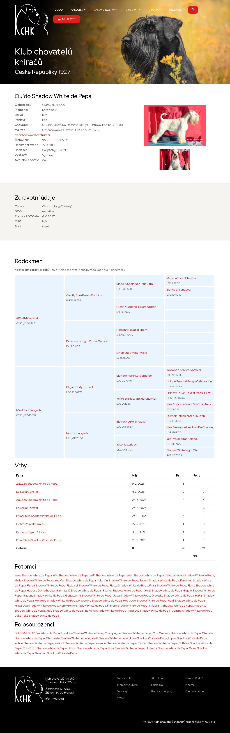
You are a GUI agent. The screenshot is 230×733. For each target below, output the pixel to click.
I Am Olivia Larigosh (28, 410)
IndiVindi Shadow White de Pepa (106, 610)
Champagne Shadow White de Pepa (128, 633)
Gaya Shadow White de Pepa (131, 595)
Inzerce (190, 685)
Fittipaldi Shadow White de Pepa (87, 585)
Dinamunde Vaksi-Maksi (131, 353)
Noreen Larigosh (77, 433)
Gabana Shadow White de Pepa (43, 595)
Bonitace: (21, 150)
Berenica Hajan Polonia (30, 532)
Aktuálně (157, 678)
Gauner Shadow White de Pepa (122, 590)
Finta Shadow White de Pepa (167, 585)
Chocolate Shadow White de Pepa (68, 638)
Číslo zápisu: (23, 105)
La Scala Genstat (27, 492)
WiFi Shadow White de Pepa (108, 575)
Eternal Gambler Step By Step (186, 416)
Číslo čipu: (22, 140)
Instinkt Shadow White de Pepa (75, 643)
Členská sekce (194, 691)
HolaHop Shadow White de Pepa (56, 600)
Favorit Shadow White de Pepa (159, 580)
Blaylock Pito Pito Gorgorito (134, 376)
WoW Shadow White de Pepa (33, 575)
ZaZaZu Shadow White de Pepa (37, 483)
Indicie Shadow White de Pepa (34, 643)
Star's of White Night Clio (182, 450)
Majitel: (20, 130)
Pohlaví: (20, 120)
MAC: (18, 221)
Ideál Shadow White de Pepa (110, 638)
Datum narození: (26, 145)
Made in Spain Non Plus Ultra (134, 284)
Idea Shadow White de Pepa (65, 610)
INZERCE (175, 9)
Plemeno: (21, 110)
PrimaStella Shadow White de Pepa (38, 516)
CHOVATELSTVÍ (104, 9)
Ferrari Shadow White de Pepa (46, 585)
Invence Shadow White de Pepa (116, 643)
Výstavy (122, 691)
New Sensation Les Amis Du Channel (190, 427)
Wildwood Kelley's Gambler (184, 370)
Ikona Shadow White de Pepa (148, 638)
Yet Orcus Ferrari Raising (182, 439)
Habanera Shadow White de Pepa (100, 600)
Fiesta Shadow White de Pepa (129, 585)
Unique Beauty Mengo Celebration (189, 381)
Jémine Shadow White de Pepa (192, 610)
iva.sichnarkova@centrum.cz (32, 135)
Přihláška (157, 685)
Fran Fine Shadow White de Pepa (82, 633)
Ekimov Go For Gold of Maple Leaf (188, 393)
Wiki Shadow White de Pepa (71, 575)
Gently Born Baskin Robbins (84, 295)
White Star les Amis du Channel (136, 398)
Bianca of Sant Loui (179, 289)
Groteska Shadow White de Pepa (172, 595)
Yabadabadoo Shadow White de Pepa (189, 575)
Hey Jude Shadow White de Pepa (144, 600)
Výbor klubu (125, 678)
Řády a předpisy (161, 691)
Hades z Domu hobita (41, 590)
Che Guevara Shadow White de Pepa (177, 633)
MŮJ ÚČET (68, 19)
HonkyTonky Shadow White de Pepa (82, 605)
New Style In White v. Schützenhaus (189, 404)
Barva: (19, 115)
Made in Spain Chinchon (182, 278)
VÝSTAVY (131, 9)
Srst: (18, 226)
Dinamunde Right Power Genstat (87, 341)
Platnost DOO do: (27, 216)
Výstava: (21, 155)
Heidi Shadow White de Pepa (186, 600)
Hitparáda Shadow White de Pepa (36, 605)
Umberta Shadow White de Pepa (167, 648)
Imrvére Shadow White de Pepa (127, 605)
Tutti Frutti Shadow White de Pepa (45, 648)
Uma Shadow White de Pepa (126, 648)
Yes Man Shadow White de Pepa (75, 580)
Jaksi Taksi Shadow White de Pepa (37, 615)
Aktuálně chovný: (27, 160)
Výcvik (121, 698)
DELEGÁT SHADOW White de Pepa (37, 633)
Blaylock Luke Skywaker (131, 421)
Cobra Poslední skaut (29, 524)
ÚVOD (59, 9)
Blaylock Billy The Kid (79, 387)
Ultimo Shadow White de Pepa (87, 648)
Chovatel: (21, 125)
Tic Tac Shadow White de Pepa (158, 643)
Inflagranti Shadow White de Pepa (171, 605)
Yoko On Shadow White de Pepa (117, 580)
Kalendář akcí (194, 678)
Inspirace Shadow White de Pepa (149, 610)
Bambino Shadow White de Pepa (56, 653)
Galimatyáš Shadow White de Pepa (78, 590)
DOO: (18, 211)
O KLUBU (77, 9)
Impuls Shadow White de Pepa (187, 638)
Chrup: (19, 206)
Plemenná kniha (127, 685)
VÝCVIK (153, 9)
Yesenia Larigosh (127, 444)
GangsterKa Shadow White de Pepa (88, 595)
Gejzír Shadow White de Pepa (163, 590)
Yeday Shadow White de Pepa (34, 580)
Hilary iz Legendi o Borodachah (136, 307)
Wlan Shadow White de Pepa (145, 575)
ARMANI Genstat (27, 318)
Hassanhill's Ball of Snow (131, 330)
